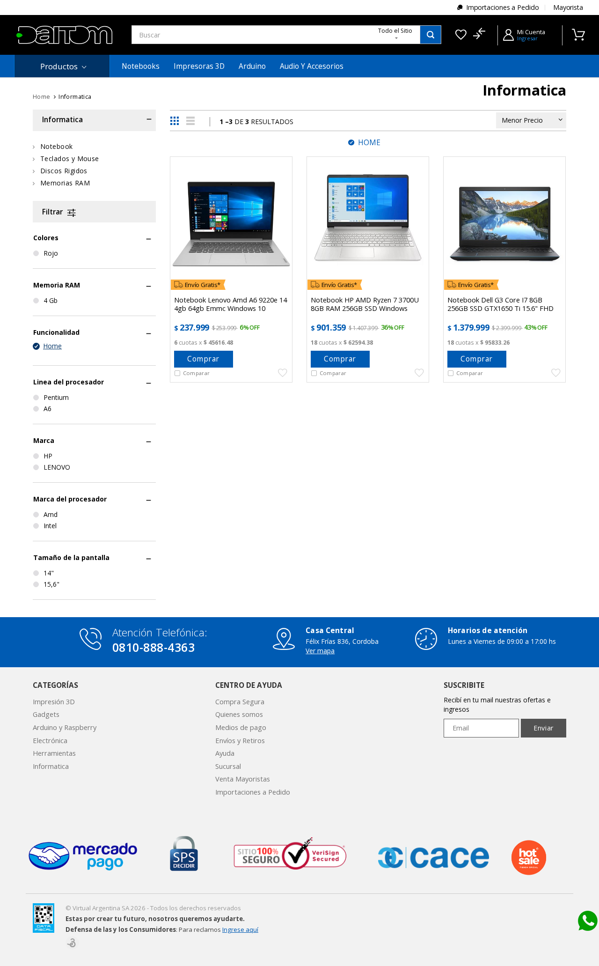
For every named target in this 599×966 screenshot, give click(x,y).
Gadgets (46, 714)
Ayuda (224, 753)
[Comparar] (479, 34)
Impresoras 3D (199, 66)
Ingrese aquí (240, 929)
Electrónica (50, 740)
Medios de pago (240, 727)
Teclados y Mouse (69, 158)
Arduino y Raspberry (64, 727)
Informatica (51, 766)
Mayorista (568, 7)
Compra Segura (239, 701)
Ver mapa (320, 650)
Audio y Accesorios (311, 66)
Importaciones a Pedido (502, 7)
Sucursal (228, 766)
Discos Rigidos (64, 170)
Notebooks (141, 66)
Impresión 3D (54, 701)
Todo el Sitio (395, 31)
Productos (59, 66)
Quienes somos (239, 714)
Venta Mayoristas (242, 778)
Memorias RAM (65, 182)
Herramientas (54, 753)
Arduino (252, 66)
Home (42, 97)
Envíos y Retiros (240, 740)
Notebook (56, 146)
